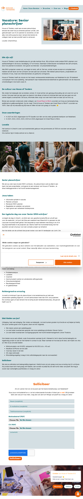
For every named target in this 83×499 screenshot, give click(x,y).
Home (25, 8)
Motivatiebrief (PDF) (17, 416)
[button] (62, 30)
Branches (46, 8)
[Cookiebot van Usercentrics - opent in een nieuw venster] (72, 235)
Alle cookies (67, 262)
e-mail (62, 392)
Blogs (66, 8)
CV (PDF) (12, 425)
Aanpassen (40, 262)
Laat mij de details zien (68, 256)
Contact (74, 8)
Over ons (57, 8)
